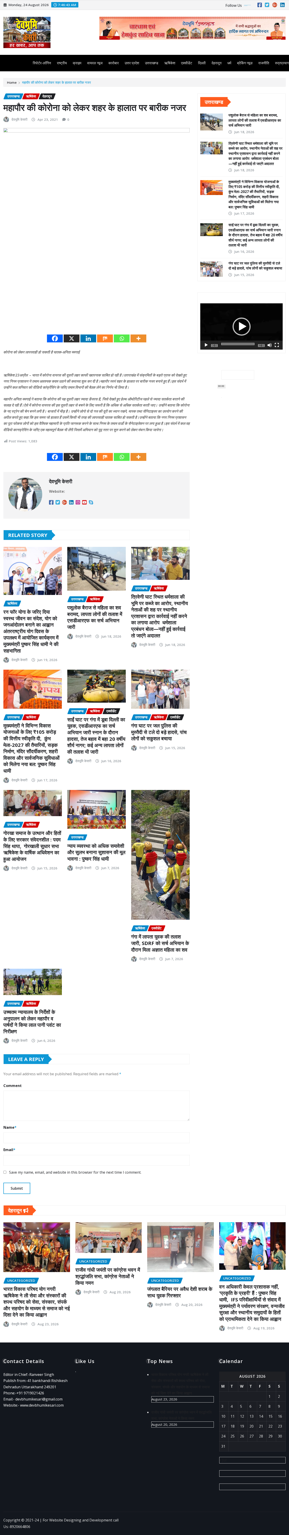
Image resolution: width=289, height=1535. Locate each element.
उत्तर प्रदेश (132, 62)
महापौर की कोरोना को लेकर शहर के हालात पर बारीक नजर (56, 82)
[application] (241, 326)
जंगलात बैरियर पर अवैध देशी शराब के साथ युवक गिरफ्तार (179, 1292)
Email (9, 1149)
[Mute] (269, 345)
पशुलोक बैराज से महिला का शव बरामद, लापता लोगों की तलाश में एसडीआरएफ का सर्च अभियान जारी (94, 617)
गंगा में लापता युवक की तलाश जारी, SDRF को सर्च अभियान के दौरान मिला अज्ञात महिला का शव (160, 943)
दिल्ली (202, 62)
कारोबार (113, 62)
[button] (242, 327)
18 (233, 1426)
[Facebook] (55, 338)
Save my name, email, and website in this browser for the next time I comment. (75, 1172)
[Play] (206, 345)
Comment (12, 1085)
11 (233, 1416)
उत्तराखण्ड (151, 62)
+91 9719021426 (30, 1393)
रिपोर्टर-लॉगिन (42, 62)
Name (9, 1127)
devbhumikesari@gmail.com (39, 1399)
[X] (71, 338)
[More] (138, 338)
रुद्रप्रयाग (282, 62)
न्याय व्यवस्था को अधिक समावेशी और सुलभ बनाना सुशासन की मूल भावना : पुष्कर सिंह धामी (96, 852)
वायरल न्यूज (95, 62)
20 (251, 1426)
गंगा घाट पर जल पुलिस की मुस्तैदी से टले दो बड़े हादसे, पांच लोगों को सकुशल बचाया (159, 732)
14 (261, 1416)
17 (223, 1426)
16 (280, 1416)
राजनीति (263, 62)
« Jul (222, 1460)
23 (280, 1426)
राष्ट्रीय (62, 62)
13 (251, 1416)
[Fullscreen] (277, 345)
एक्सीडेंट (186, 62)
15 (270, 1416)
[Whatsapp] (122, 338)
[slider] (237, 344)
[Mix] (105, 338)
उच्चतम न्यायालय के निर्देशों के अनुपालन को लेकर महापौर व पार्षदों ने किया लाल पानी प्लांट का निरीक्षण (32, 1021)
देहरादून (216, 62)
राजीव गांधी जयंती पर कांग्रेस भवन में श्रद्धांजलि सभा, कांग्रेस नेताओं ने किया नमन (107, 1276)
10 (223, 1416)
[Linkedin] (88, 338)
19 (242, 1426)
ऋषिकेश (169, 62)
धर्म (229, 62)
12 (242, 1416)
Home (12, 82)
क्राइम (77, 62)
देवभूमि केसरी (19, 119)
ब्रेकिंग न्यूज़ (244, 62)
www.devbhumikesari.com (42, 1405)
